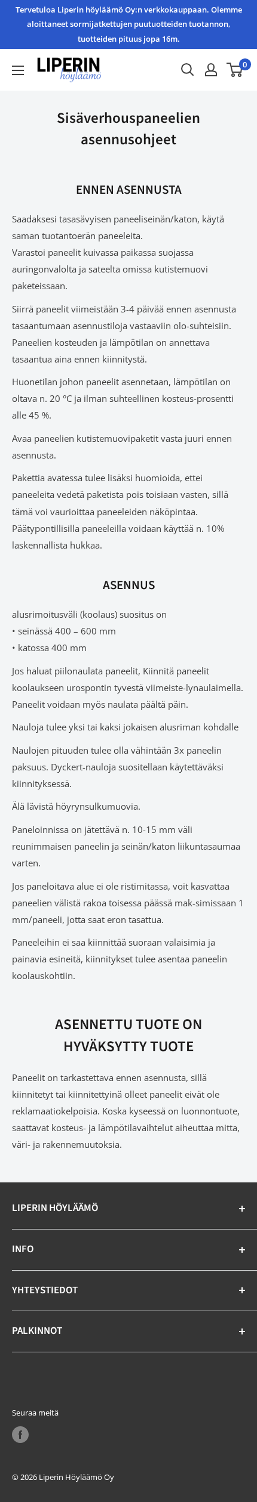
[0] (235, 70)
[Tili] (211, 69)
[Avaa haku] (187, 69)
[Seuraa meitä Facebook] (20, 1434)
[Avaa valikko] (18, 70)
